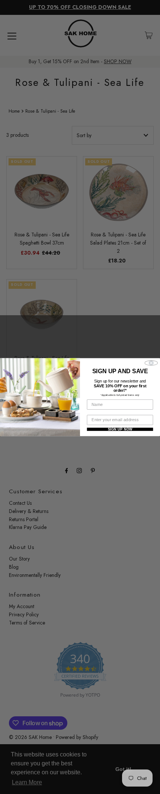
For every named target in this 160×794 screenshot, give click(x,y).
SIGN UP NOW (120, 429)
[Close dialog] (151, 362)
